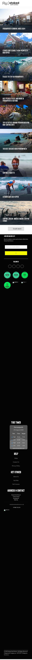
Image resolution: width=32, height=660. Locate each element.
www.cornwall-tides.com (18, 448)
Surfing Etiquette (9, 173)
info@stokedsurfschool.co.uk (17, 504)
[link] (7, 275)
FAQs (16, 458)
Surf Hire (16, 480)
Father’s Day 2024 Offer (11, 197)
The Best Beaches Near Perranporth (15, 149)
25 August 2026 (18, 430)
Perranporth (18, 427)
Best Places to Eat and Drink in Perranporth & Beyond (13, 100)
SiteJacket (6, 654)
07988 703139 (16, 507)
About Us (16, 476)
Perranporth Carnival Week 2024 (14, 29)
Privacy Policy (16, 466)
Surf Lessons (16, 484)
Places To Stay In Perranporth (13, 77)
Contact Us (16, 462)
